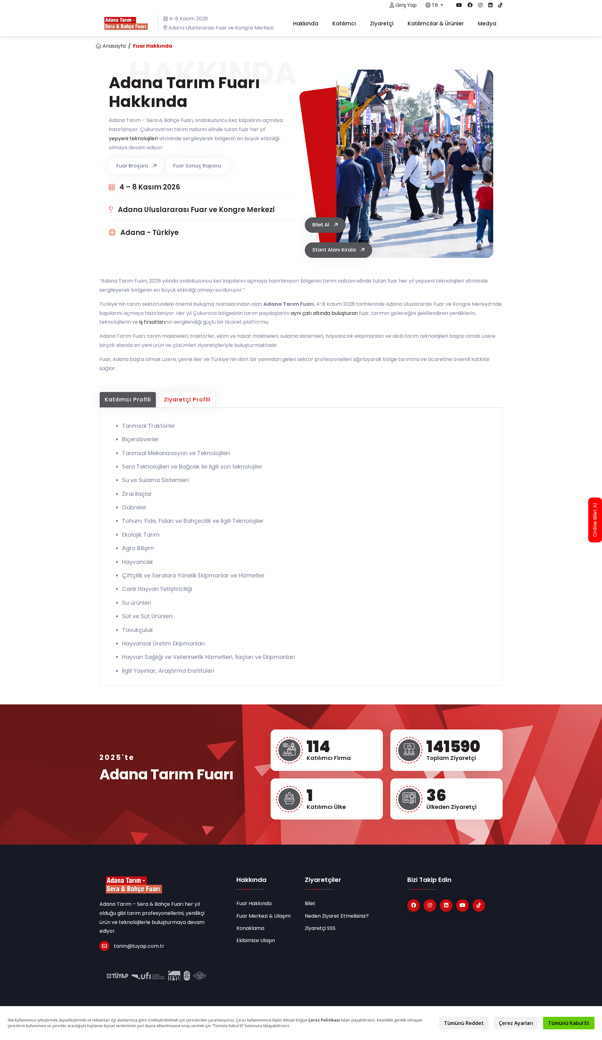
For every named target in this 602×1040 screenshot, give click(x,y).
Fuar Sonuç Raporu (197, 165)
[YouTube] (462, 905)
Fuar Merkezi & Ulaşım (263, 916)
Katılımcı (344, 23)
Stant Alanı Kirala (334, 249)
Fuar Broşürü (132, 165)
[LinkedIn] (446, 905)
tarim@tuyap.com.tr (139, 946)
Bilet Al (321, 224)
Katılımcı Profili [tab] (128, 399)
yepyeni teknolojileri (133, 138)
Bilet (310, 903)
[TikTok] (479, 905)
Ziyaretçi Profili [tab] (187, 399)
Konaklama (250, 928)
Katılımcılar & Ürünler (436, 23)
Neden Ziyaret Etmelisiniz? (337, 916)
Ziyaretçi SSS (320, 928)
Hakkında (306, 23)
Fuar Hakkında (254, 903)
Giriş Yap (405, 5)
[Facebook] (413, 905)
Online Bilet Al (595, 520)
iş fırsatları (152, 322)
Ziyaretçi (382, 23)
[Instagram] (430, 905)
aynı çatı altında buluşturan (324, 313)
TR (434, 5)
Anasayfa (113, 46)
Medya (488, 23)
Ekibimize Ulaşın (255, 940)
